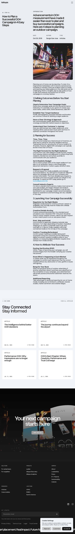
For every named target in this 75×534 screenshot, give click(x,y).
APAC (28, 490)
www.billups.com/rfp (40, 181)
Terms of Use (17, 524)
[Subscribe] (57, 514)
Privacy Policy (6, 524)
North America (31, 495)
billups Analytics (31, 474)
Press (53, 474)
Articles (3, 490)
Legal (25, 524)
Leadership (55, 472)
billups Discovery (31, 472)
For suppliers (5, 472)
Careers (54, 482)
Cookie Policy (64, 525)
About (53, 469)
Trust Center (33, 524)
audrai (28, 469)
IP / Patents (55, 477)
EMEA (28, 492)
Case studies (5, 492)
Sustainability (55, 479)
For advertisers (6, 469)
